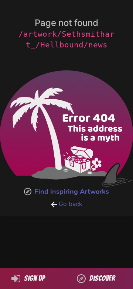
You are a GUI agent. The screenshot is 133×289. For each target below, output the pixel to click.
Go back (69, 203)
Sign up (34, 278)
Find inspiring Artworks (71, 191)
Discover (102, 278)
